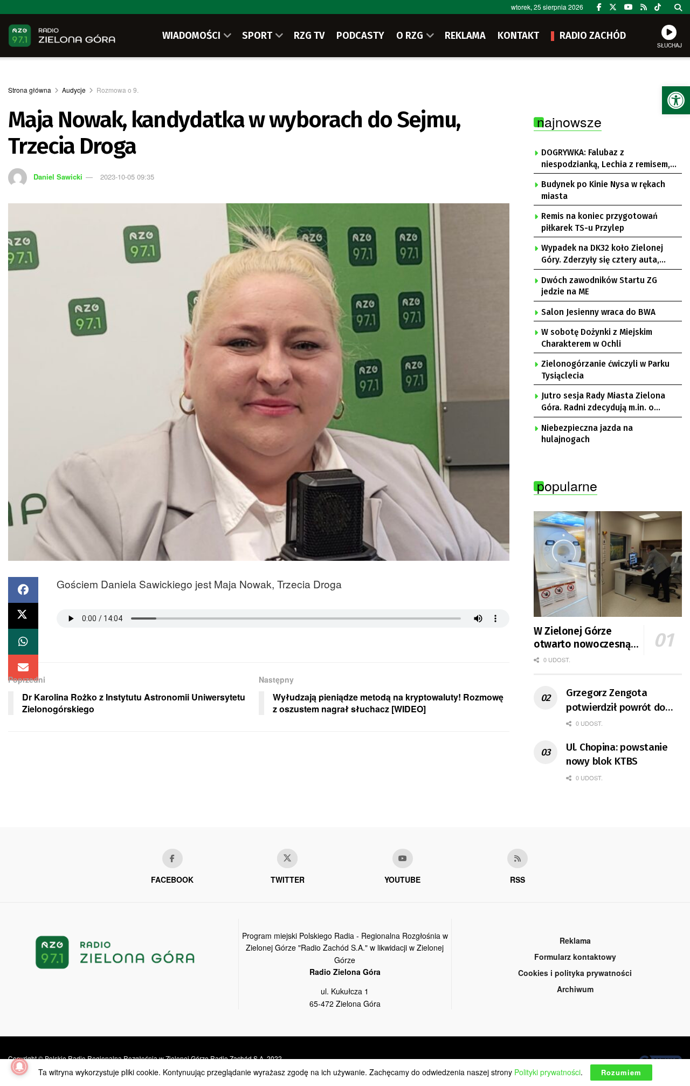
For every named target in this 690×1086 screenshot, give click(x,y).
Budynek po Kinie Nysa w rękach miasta (603, 190)
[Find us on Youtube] (402, 858)
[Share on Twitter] (23, 616)
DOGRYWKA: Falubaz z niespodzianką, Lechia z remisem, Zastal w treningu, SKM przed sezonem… (605, 159)
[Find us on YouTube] (628, 7)
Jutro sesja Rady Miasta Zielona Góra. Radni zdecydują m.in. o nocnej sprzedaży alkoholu (603, 402)
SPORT (257, 36)
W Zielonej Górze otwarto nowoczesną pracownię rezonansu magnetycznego (582, 638)
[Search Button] (678, 7)
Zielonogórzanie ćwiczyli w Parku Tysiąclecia (605, 370)
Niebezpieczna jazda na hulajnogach (587, 434)
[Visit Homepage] (62, 35)
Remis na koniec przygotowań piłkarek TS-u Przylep (599, 222)
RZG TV (309, 36)
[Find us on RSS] (643, 7)
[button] (676, 100)
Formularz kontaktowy (575, 956)
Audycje (74, 89)
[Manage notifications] (19, 1066)
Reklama (575, 940)
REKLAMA (465, 36)
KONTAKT (518, 36)
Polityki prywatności (547, 1072)
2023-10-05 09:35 (127, 176)
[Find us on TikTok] (657, 7)
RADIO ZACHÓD (593, 36)
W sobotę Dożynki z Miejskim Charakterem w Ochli (596, 338)
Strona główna (29, 89)
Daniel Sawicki (57, 176)
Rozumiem (621, 1072)
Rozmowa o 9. (117, 89)
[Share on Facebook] (23, 590)
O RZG (409, 36)
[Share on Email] (23, 668)
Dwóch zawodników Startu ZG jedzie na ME (599, 286)
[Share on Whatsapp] (23, 642)
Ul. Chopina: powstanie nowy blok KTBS (617, 754)
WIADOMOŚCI (191, 36)
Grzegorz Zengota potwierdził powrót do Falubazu (615, 700)
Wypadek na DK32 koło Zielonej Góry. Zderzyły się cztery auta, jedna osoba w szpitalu (602, 254)
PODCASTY (360, 36)
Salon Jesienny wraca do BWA (598, 312)
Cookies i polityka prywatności (575, 972)
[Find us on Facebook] (599, 7)
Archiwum (575, 989)
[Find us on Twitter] (613, 7)
